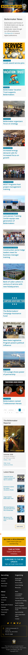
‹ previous (11, 410)
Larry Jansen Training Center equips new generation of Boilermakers (12, 219)
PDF (10, 460)
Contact (17, 619)
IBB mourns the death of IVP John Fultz (8, 518)
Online (5, 460)
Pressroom (4, 612)
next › (17, 412)
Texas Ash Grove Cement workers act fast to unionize (9, 478)
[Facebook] (11, 623)
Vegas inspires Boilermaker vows (8, 497)
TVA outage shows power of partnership (13, 373)
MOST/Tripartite (8, 182)
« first (5, 410)
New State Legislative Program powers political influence (13, 342)
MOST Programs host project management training (12, 186)
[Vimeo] (17, 623)
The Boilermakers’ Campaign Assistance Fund (12, 313)
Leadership (4, 597)
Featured (6, 87)
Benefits (3, 581)
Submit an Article (8, 465)
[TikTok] (20, 623)
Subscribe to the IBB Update (14, 560)
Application (4, 578)
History (3, 595)
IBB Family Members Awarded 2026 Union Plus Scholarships (9, 508)
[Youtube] (14, 623)
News (16, 591)
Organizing (7, 119)
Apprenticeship (19, 612)
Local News (7, 60)
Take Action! (14, 549)
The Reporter (8, 33)
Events (3, 614)
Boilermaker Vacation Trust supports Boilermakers (12, 92)
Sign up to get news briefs (14, 564)
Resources (4, 586)
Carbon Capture (19, 598)
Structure (3, 600)
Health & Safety (19, 603)
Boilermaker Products (7, 605)
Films (2, 602)
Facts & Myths (5, 609)
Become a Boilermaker (14, 539)
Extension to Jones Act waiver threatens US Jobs (9, 488)
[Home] (14, 7)
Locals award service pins (13, 63)
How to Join (4, 583)
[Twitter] (8, 623)
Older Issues (7, 463)
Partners (3, 607)
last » (21, 412)
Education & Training (20, 600)
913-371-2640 (9, 634)
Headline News (8, 148)
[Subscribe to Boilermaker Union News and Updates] (0, 534)
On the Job (7, 369)
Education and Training (10, 213)
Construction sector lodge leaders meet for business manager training (14, 253)
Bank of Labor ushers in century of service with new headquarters (13, 284)
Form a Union (18, 582)
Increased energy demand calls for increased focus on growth (11, 154)
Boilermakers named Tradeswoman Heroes (12, 402)
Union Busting (19, 585)
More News (20, 526)
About (3, 592)
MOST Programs (19, 605)
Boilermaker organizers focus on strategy (13, 122)
